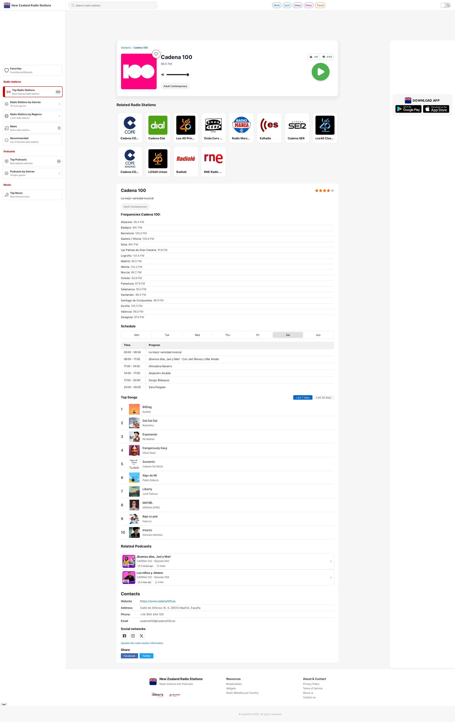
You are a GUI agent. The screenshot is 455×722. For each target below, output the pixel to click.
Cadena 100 (140, 47)
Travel (320, 5)
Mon (136, 334)
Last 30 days (323, 397)
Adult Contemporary (175, 86)
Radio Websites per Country (242, 692)
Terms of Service (313, 688)
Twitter (146, 655)
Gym (287, 5)
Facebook (129, 655)
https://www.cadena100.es (157, 601)
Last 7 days (303, 397)
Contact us (309, 697)
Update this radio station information (142, 643)
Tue (167, 334)
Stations (125, 47)
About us (308, 692)
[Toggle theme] (445, 5)
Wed (197, 334)
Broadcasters (234, 683)
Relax (309, 5)
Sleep (297, 5)
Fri (257, 334)
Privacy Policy (311, 683)
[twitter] (141, 635)
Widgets (231, 688)
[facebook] (124, 635)
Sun (318, 334)
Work (277, 5)
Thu (227, 334)
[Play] (321, 72)
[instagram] (132, 635)
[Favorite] (156, 54)
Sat (288, 334)
